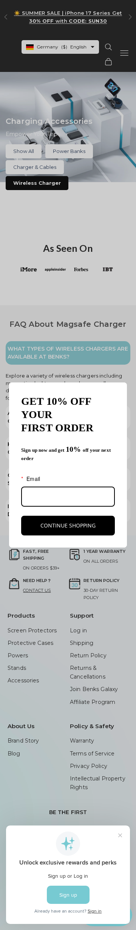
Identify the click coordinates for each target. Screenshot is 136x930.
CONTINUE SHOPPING (68, 525)
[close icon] (118, 391)
